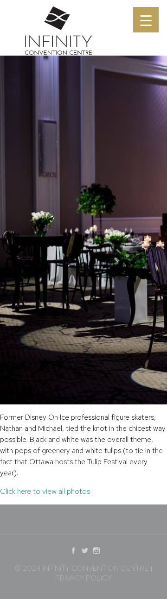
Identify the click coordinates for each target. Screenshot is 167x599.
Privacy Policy (83, 578)
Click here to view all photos (45, 491)
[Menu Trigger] (146, 19)
